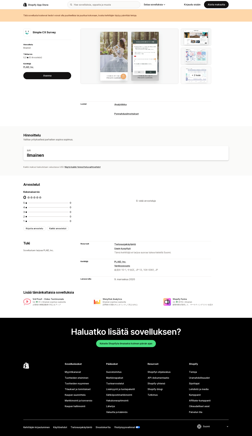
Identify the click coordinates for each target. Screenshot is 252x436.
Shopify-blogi (155, 389)
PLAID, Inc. (28, 67)
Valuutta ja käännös (116, 412)
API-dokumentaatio (158, 377)
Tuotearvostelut (115, 383)
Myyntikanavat (73, 371)
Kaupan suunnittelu (75, 394)
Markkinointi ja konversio (78, 400)
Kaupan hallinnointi (75, 406)
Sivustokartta (103, 427)
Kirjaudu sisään (192, 4)
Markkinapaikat (114, 377)
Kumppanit (195, 394)
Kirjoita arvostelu (34, 228)
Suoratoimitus (113, 371)
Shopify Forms (180, 299)
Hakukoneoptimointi (117, 400)
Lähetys (110, 406)
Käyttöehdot (60, 427)
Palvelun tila (195, 412)
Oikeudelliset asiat (199, 406)
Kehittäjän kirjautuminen (36, 427)
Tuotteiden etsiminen (76, 377)
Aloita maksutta (216, 4)
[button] (56, 302)
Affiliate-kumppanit (200, 400)
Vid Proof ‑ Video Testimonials (48, 299)
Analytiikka (120, 104)
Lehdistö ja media (199, 389)
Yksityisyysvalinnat (124, 427)
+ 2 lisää (196, 75)
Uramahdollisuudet (199, 377)
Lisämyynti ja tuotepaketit (120, 389)
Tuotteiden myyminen (77, 383)
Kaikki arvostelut (57, 228)
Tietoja (193, 371)
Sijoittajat (194, 383)
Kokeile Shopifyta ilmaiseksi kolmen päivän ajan (126, 343)
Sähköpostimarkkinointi (119, 394)
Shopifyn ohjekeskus (159, 371)
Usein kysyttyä (122, 248)
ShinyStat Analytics (112, 299)
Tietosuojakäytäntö (125, 244)
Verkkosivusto (122, 265)
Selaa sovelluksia (153, 4)
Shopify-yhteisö (156, 383)
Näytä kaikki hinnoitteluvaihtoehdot (83, 167)
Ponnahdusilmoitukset (126, 113)
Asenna (47, 75)
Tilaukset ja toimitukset (78, 389)
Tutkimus (153, 394)
